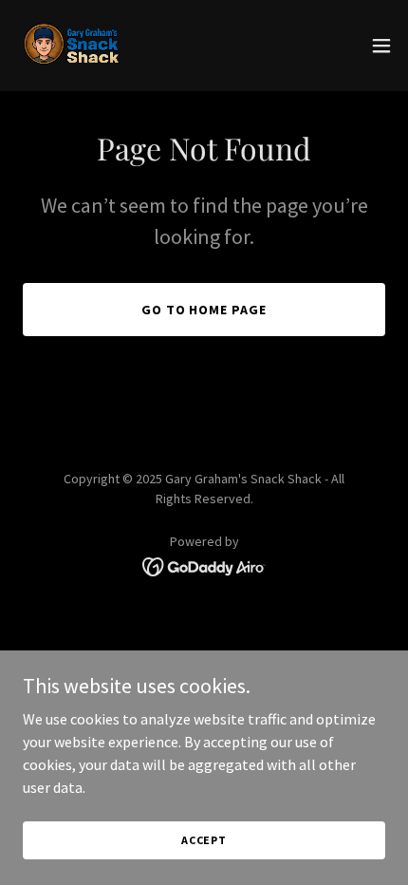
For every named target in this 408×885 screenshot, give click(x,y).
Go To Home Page (204, 309)
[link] (72, 46)
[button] (381, 46)
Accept (204, 840)
